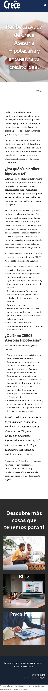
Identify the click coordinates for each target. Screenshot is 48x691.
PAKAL (42, 677)
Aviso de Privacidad (23, 666)
